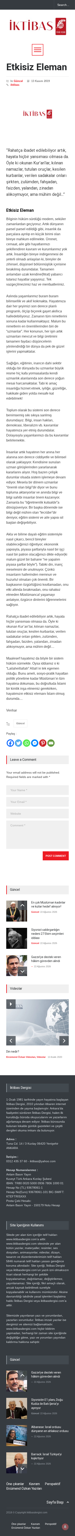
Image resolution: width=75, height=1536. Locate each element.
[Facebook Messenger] (34, 743)
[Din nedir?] (37, 1022)
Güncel (18, 81)
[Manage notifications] (65, 1526)
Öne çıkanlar (15, 1484)
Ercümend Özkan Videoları (20, 1057)
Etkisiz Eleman (36, 67)
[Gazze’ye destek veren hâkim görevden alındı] (16, 965)
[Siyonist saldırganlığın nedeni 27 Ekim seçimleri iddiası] (16, 938)
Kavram (34, 1484)
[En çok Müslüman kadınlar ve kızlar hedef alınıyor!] (16, 911)
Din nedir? (12, 1051)
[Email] (51, 743)
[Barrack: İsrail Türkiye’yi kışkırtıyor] (16, 1462)
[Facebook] (10, 743)
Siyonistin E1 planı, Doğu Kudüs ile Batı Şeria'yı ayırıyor (47, 1404)
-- (32, 966)
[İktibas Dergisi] (37, 30)
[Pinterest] (42, 743)
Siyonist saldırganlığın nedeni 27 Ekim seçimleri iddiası (47, 934)
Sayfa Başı (55, 1502)
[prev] (22, 905)
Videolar (41, 1057)
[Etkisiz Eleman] (37, 114)
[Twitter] (18, 743)
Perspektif (52, 1484)
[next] (22, 971)
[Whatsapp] (26, 743)
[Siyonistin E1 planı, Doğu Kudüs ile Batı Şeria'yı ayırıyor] (16, 1408)
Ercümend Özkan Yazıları (24, 1489)
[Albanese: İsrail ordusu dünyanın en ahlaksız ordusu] (16, 1435)
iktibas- (15, 84)
